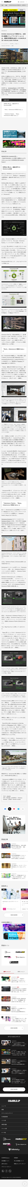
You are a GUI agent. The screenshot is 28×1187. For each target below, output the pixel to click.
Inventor (20, 361)
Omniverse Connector (6, 519)
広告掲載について (5, 1160)
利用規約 (16, 1157)
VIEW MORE (14, 915)
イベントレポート (4, 43)
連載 (2, 1109)
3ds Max (12, 43)
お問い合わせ (4, 1163)
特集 (6, 5)
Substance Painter (5, 521)
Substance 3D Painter (5, 45)
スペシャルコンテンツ (7, 1113)
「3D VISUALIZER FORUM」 (14, 71)
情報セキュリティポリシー (20, 1163)
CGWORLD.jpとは (5, 1157)
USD (20, 284)
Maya (16, 43)
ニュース (3, 1106)
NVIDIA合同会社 (12, 88)
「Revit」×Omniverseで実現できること (13, 109)
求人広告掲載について (19, 1160)
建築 (12, 45)
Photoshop (10, 725)
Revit (4, 312)
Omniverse (22, 175)
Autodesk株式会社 (6, 89)
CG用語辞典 (4, 1116)
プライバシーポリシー (6, 1166)
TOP (2, 5)
